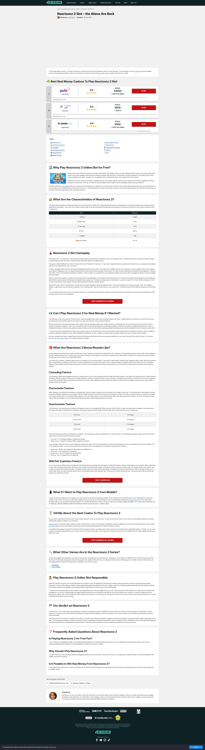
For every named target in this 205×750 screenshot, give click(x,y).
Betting (118, 2)
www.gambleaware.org (59, 99)
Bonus (82, 2)
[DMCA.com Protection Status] (117, 720)
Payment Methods (105, 2)
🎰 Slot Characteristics (57, 145)
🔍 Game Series (109, 145)
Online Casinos (71, 2)
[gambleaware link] (111, 712)
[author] (58, 17)
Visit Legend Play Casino (102, 301)
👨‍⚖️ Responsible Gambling (112, 147)
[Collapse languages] (138, 710)
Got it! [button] (196, 747)
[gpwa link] (123, 712)
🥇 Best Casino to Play (111, 142)
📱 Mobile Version (56, 155)
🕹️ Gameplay (54, 147)
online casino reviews (62, 338)
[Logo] (54, 3)
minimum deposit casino (83, 331)
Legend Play (65, 127)
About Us (133, 2)
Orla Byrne (66, 692)
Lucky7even (65, 94)
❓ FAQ (106, 153)
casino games (66, 186)
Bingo (125, 2)
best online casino (103, 73)
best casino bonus (132, 500)
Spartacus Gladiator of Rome (82, 683)
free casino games (76, 355)
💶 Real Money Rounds (57, 150)
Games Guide (92, 2)
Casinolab (65, 111)
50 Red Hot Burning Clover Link (58, 683)
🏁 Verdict (107, 150)
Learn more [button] (52, 747)
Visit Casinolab (102, 480)
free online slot (137, 71)
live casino (52, 526)
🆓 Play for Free (55, 142)
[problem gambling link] (88, 718)
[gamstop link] (97, 711)
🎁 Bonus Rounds (55, 153)
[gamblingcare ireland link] (103, 718)
